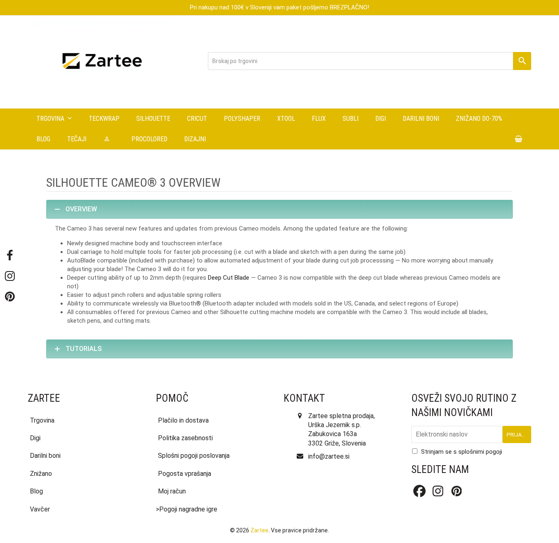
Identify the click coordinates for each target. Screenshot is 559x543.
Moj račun (172, 491)
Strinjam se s (461, 451)
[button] (519, 139)
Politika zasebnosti (185, 438)
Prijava (518, 434)
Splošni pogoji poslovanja (194, 455)
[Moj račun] (109, 139)
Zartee (259, 530)
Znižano (41, 473)
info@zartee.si (328, 456)
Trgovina (42, 420)
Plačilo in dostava (183, 420)
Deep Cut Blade (228, 277)
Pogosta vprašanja (184, 473)
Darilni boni (45, 455)
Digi (35, 438)
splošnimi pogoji (480, 451)
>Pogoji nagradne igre (186, 509)
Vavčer (40, 509)
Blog (36, 491)
